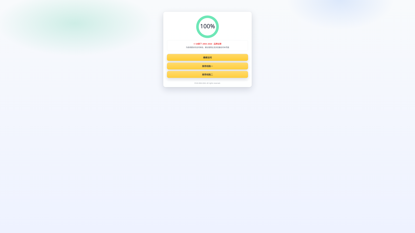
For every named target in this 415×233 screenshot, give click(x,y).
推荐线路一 (207, 66)
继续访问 (207, 57)
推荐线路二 (207, 74)
